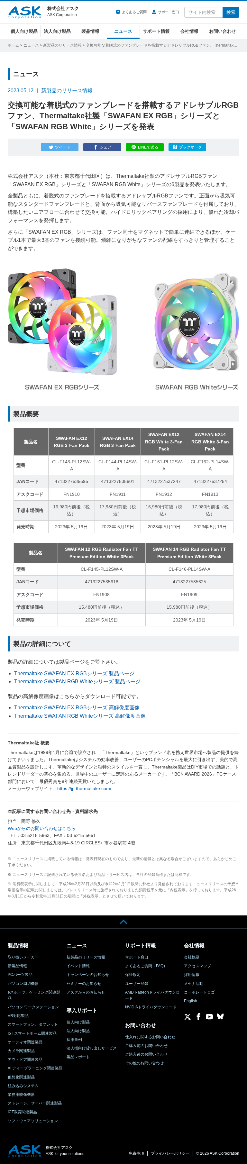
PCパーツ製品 (20, 974)
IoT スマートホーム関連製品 (32, 1033)
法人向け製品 (57, 31)
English (190, 1001)
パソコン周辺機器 (23, 983)
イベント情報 (78, 966)
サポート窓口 (168, 12)
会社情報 (189, 31)
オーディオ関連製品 (25, 1042)
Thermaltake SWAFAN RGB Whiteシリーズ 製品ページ (77, 681)
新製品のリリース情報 (62, 45)
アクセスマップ (197, 966)
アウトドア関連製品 (25, 1059)
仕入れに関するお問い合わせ (150, 1037)
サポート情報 (156, 31)
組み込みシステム (23, 1086)
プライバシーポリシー (170, 1153)
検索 (230, 12)
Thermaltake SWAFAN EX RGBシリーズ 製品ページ (74, 673)
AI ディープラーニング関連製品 (35, 1068)
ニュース (123, 31)
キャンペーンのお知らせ (88, 974)
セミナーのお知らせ (84, 983)
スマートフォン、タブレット (33, 1024)
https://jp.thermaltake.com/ (84, 788)
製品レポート (78, 1057)
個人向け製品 (24, 31)
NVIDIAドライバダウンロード (151, 1007)
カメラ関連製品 (21, 1051)
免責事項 (136, 1153)
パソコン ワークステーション (33, 1007)
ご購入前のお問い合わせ (146, 1045)
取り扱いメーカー (23, 957)
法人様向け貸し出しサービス (92, 1048)
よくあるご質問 (134, 12)
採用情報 (191, 974)
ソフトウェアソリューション (33, 1121)
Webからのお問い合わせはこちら (42, 828)
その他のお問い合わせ (144, 1063)
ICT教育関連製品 (22, 1112)
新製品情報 (17, 966)
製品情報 (90, 31)
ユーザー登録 (136, 983)
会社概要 (191, 957)
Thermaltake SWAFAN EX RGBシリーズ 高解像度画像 (77, 707)
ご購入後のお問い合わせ (146, 1054)
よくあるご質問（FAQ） (146, 966)
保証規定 (133, 974)
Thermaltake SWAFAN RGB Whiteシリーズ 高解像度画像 (80, 716)
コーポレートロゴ (199, 992)
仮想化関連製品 (21, 1077)
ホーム (13, 45)
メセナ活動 (193, 983)
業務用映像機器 (21, 1094)
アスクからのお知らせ (86, 992)
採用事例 (74, 1039)
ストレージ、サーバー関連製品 (35, 1103)
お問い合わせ (222, 31)
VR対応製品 (18, 1016)
